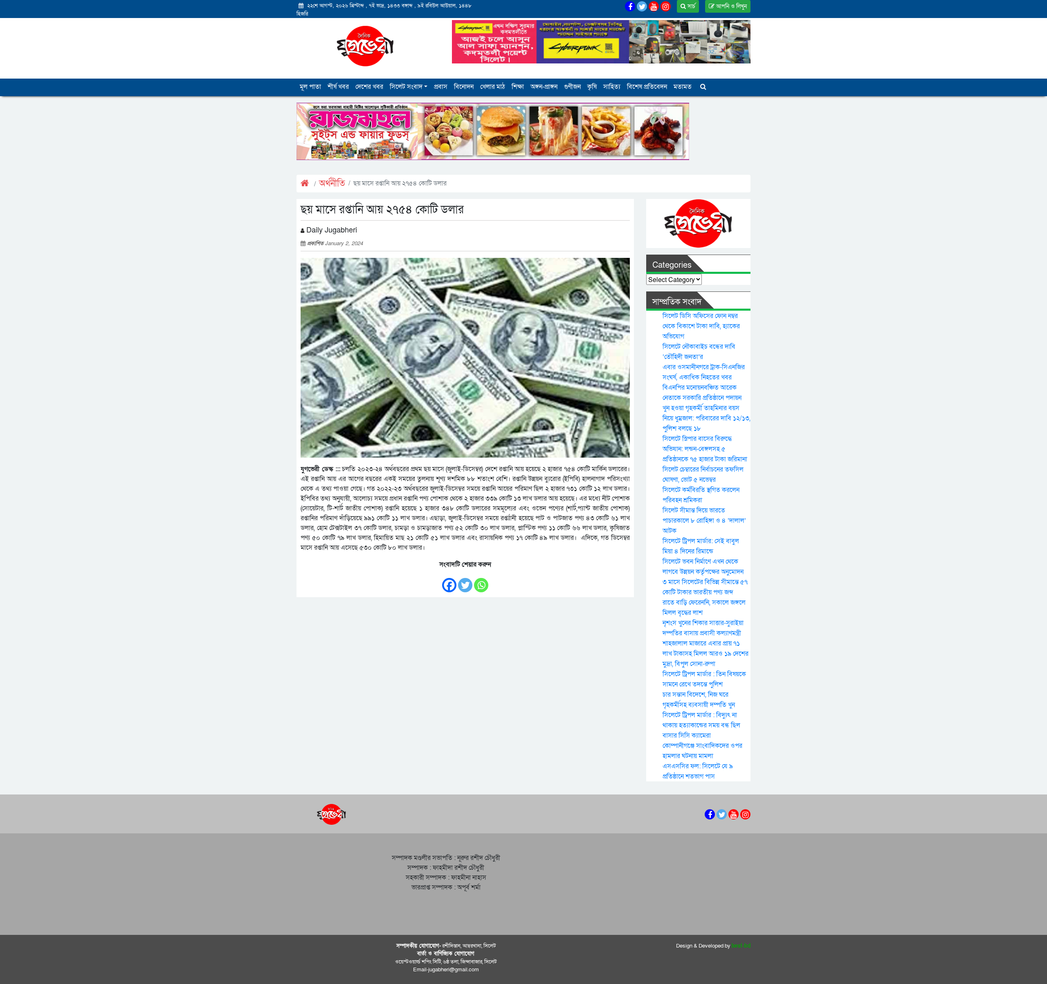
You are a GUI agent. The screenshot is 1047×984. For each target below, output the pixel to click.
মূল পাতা (310, 86)
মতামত (683, 86)
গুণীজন (572, 86)
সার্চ (690, 6)
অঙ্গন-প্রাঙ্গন (543, 86)
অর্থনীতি (332, 184)
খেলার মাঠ (492, 86)
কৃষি (592, 86)
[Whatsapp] (481, 581)
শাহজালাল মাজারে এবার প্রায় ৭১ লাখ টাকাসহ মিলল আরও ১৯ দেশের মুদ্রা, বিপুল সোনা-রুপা (705, 653)
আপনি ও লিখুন (730, 6)
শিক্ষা (518, 86)
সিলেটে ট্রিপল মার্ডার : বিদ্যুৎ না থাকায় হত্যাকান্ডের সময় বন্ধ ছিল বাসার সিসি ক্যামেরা (701, 725)
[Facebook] (449, 581)
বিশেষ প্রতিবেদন (647, 86)
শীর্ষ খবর (338, 86)
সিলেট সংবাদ (406, 86)
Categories (672, 265)
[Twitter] (465, 581)
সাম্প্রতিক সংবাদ (676, 302)
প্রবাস (440, 86)
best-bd (741, 946)
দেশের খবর (369, 86)
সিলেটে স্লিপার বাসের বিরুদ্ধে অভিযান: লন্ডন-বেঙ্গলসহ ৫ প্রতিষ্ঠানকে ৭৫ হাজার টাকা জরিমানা (705, 449)
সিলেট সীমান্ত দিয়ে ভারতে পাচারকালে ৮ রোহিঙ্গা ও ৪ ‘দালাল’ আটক (704, 520)
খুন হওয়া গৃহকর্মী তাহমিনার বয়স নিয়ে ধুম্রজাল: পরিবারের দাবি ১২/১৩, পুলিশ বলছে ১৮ (706, 418)
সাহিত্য (611, 86)
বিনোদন (464, 86)
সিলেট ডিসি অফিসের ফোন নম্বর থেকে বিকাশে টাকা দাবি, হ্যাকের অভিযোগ (701, 326)
